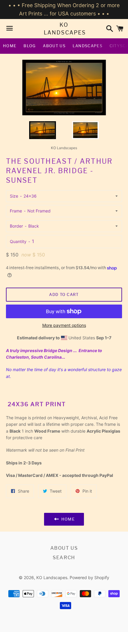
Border (16, 225)
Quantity (18, 241)
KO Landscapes (64, 28)
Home (9, 45)
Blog (30, 45)
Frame (16, 210)
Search (64, 557)
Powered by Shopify (89, 577)
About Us (54, 45)
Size (14, 195)
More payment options (64, 325)
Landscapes (87, 45)
